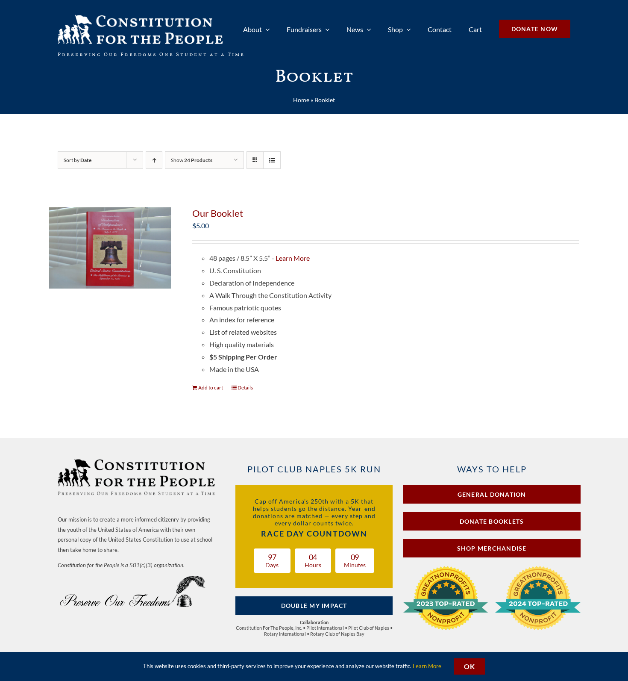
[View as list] (272, 160)
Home (301, 99)
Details (245, 387)
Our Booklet (217, 213)
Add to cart (210, 387)
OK (469, 666)
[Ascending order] (154, 160)
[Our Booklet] (110, 248)
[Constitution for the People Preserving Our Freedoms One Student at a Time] (137, 460)
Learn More (293, 258)
